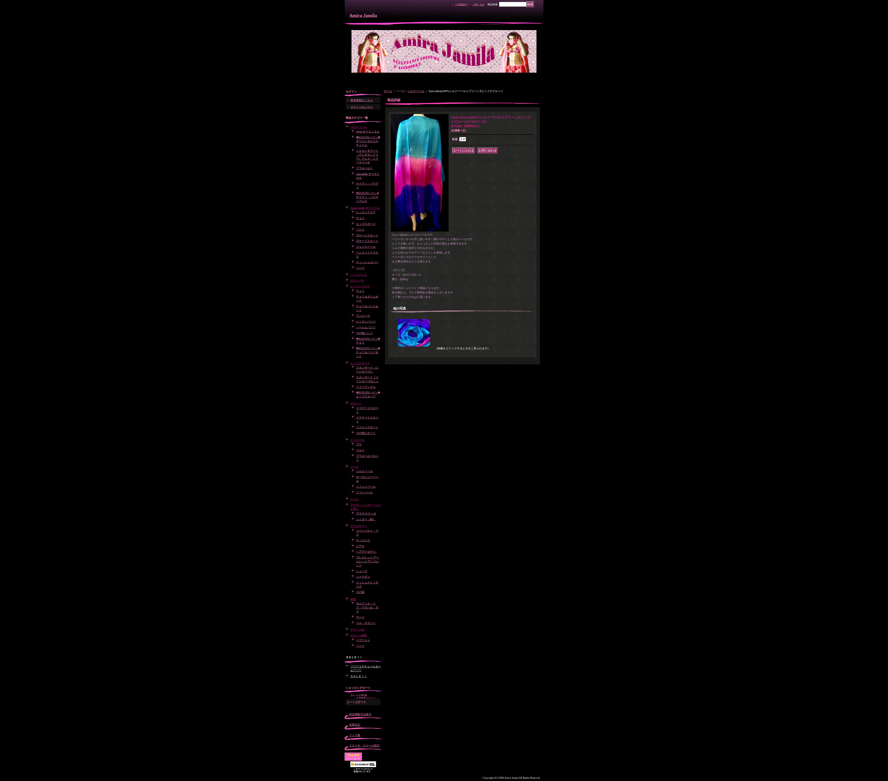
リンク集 (354, 735)
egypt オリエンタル (367, 131)
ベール (354, 466)
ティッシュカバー (367, 262)
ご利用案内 (460, 4)
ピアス (360, 546)
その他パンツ (364, 333)
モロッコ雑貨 (358, 635)
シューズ (361, 571)
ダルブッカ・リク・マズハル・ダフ (367, 607)
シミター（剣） (366, 519)
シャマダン (363, 576)
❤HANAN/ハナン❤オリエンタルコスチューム (368, 141)
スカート (355, 403)
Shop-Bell (353, 755)
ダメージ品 (357, 629)
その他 (360, 592)
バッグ (360, 268)
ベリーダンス (353, 758)
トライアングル (366, 387)
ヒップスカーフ (366, 224)
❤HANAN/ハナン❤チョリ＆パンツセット (368, 352)
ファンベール (364, 492)
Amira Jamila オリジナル (364, 208)
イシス (354, 499)
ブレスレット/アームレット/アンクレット (367, 561)
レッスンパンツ (366, 321)
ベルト (360, 450)
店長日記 (354, 724)
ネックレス (363, 540)
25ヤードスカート (367, 235)
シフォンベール (366, 486)
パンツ (360, 229)
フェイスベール (366, 246)
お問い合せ (478, 4)
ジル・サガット (366, 623)
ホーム (388, 91)
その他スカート (366, 433)
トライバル (357, 440)
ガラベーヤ (357, 280)
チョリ (360, 218)
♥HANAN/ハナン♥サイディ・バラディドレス (367, 197)
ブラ (359, 444)
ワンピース (363, 315)
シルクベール (364, 471)
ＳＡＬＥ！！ (358, 676)
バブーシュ (363, 640)
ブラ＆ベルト (364, 168)
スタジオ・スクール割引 (364, 745)
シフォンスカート (367, 427)
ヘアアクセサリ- (366, 551)
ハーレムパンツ (366, 327)
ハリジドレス (358, 274)
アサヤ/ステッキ (366, 513)
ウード (360, 617)
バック (360, 646)
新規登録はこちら (362, 100)
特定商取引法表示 (360, 714)
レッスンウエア (366, 212)
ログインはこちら (362, 106)
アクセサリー (358, 526)
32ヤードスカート (367, 241)
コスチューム (358, 127)
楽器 (353, 599)
